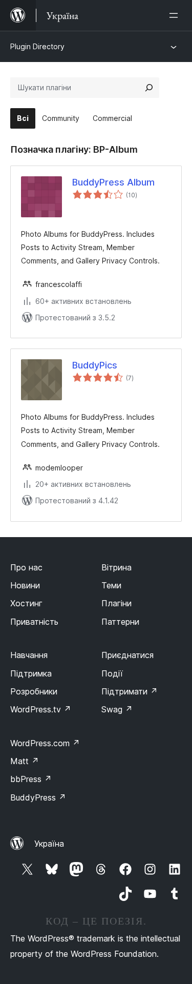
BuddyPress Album (113, 182)
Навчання (29, 655)
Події (112, 673)
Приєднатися (127, 655)
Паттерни (120, 622)
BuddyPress (38, 797)
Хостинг (26, 603)
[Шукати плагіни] (149, 87)
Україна (49, 843)
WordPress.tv (40, 709)
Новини (25, 585)
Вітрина (116, 567)
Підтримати (129, 691)
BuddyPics (94, 365)
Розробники (33, 691)
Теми (111, 585)
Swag (117, 709)
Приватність (34, 622)
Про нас (26, 567)
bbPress (31, 779)
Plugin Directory (37, 46)
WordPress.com (45, 743)
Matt (24, 761)
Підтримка (31, 673)
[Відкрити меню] (175, 15)
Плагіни (116, 603)
